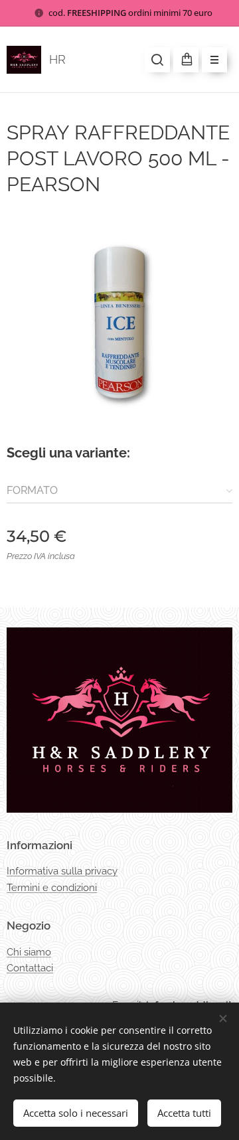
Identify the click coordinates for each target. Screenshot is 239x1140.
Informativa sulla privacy (62, 871)
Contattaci (30, 968)
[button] (157, 59)
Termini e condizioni (52, 888)
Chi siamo (29, 952)
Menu (214, 59)
